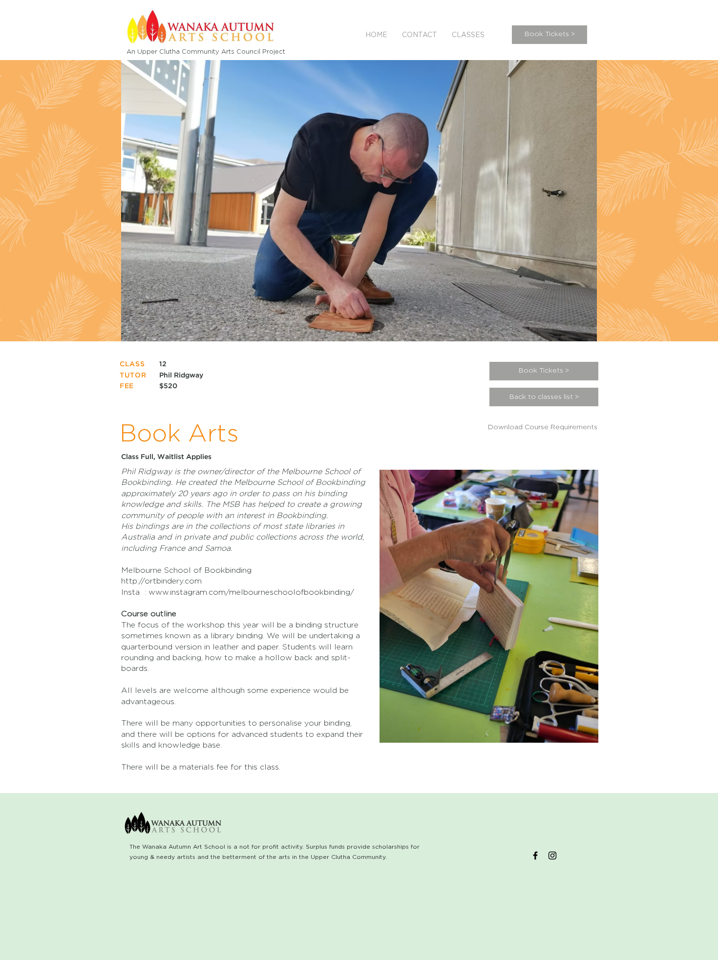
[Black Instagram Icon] (552, 855)
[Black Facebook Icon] (535, 855)
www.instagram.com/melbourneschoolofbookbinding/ (251, 592)
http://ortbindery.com (161, 581)
